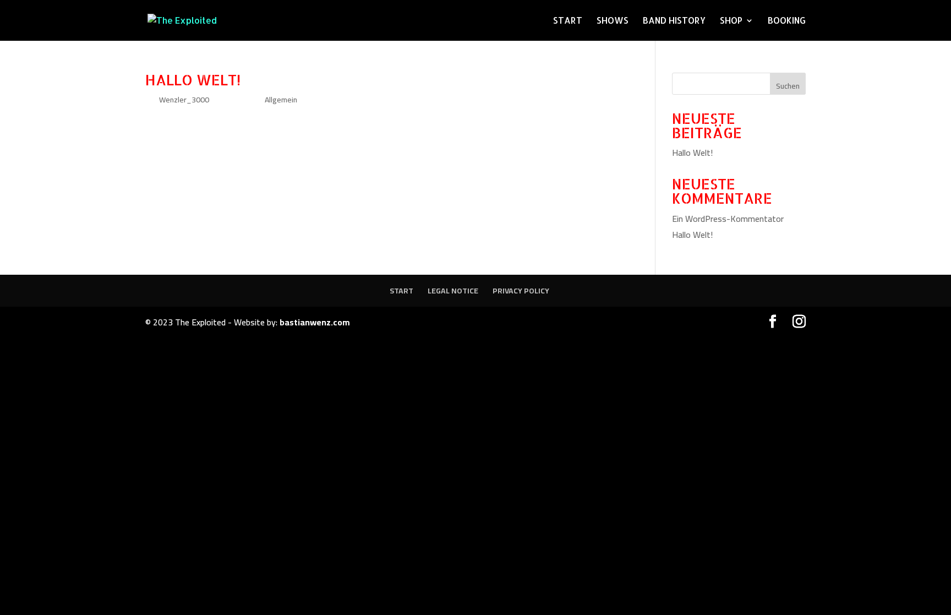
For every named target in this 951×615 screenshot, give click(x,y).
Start (567, 21)
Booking (787, 21)
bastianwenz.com (315, 322)
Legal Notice (453, 291)
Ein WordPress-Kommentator (728, 218)
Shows (612, 21)
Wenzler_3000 (184, 99)
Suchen (788, 86)
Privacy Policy (521, 291)
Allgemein (281, 99)
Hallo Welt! (193, 79)
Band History (674, 21)
